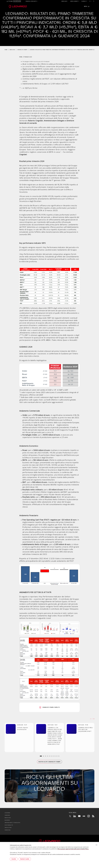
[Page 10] (59, 756)
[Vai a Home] (49, 841)
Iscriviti (49, 795)
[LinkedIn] (74, 816)
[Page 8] (55, 756)
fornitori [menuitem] (7, 830)
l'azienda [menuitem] (7, 812)
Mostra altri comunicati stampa (49, 762)
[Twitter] (70, 816)
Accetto (14, 859)
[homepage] (18, 6)
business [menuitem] (7, 820)
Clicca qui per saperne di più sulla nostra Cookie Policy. (73, 849)
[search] (93, 1)
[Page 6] (51, 756)
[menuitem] (65, 1)
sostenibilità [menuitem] (9, 825)
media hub (12, 49)
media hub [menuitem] (8, 817)
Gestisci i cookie (24, 859)
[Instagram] (88, 816)
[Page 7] (53, 756)
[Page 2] (43, 756)
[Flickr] (84, 816)
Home (6, 49)
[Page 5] (49, 756)
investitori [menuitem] (8, 827)
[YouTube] (79, 816)
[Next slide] (93, 719)
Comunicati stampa (22, 49)
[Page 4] (47, 756)
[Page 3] (45, 756)
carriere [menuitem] (7, 815)
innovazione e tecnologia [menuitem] (12, 822)
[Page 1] (40, 756)
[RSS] (93, 816)
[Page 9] (57, 756)
